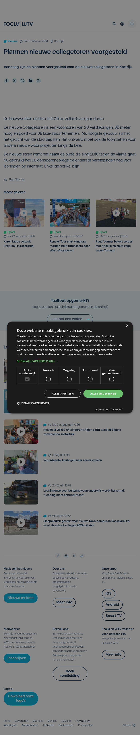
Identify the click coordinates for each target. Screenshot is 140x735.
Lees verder (105, 354)
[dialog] (70, 368)
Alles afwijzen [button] (63, 393)
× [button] (127, 325)
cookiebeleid (88, 354)
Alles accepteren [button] (103, 393)
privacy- (71, 354)
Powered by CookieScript (109, 409)
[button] (70, 361)
